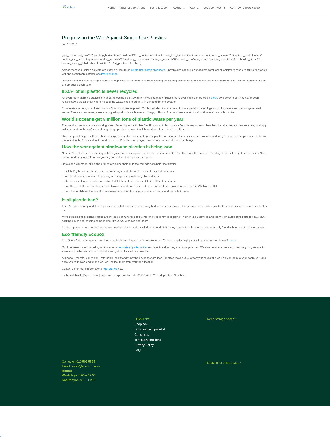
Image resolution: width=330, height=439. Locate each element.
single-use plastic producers (148, 69)
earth (214, 97)
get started (110, 268)
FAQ (192, 7)
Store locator (159, 7)
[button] (1, 436)
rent (233, 240)
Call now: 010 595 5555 (245, 7)
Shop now (141, 324)
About (177, 7)
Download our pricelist (149, 329)
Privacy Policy (144, 345)
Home (111, 7)
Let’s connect (212, 7)
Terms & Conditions (147, 339)
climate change (108, 73)
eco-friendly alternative (133, 247)
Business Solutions (132, 7)
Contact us (141, 334)
